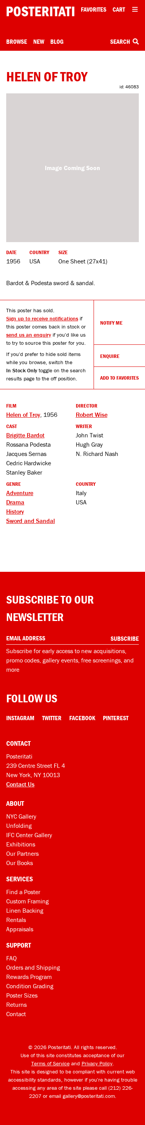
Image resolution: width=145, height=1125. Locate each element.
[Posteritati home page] (40, 11)
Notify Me (111, 322)
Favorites (93, 9)
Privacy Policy (97, 1063)
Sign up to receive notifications (42, 318)
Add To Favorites (119, 377)
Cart (119, 9)
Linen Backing (24, 910)
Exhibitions (20, 844)
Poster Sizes (22, 995)
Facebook (82, 718)
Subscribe (125, 638)
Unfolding (19, 825)
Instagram (20, 718)
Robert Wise (91, 414)
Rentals (16, 920)
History (15, 511)
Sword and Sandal (30, 521)
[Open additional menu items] (135, 9)
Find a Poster (23, 892)
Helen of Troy (23, 414)
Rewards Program (29, 977)
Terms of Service (50, 1063)
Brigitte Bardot (25, 435)
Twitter (51, 718)
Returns (16, 1004)
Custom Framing (27, 901)
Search (120, 41)
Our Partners (22, 853)
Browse (16, 41)
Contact (16, 1014)
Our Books (19, 863)
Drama (15, 502)
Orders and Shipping (33, 967)
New (38, 41)
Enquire (109, 356)
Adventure (19, 493)
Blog (56, 41)
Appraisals (19, 929)
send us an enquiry (28, 334)
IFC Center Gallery (29, 835)
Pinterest (115, 718)
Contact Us (20, 784)
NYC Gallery (21, 816)
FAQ (11, 958)
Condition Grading (29, 986)
